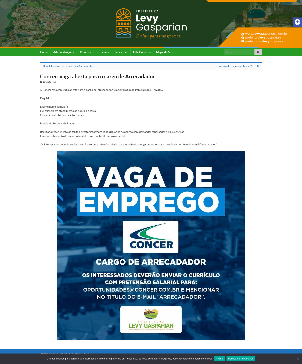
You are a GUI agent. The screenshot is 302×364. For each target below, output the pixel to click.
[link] (297, 22)
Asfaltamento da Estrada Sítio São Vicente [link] (69, 65)
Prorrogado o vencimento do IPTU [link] (237, 65)
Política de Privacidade (241, 358)
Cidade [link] (85, 52)
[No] (297, 358)
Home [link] (44, 52)
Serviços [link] (120, 52)
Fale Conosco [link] (142, 52)
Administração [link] (63, 52)
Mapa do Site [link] (164, 52)
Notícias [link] (102, 52)
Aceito (219, 358)
